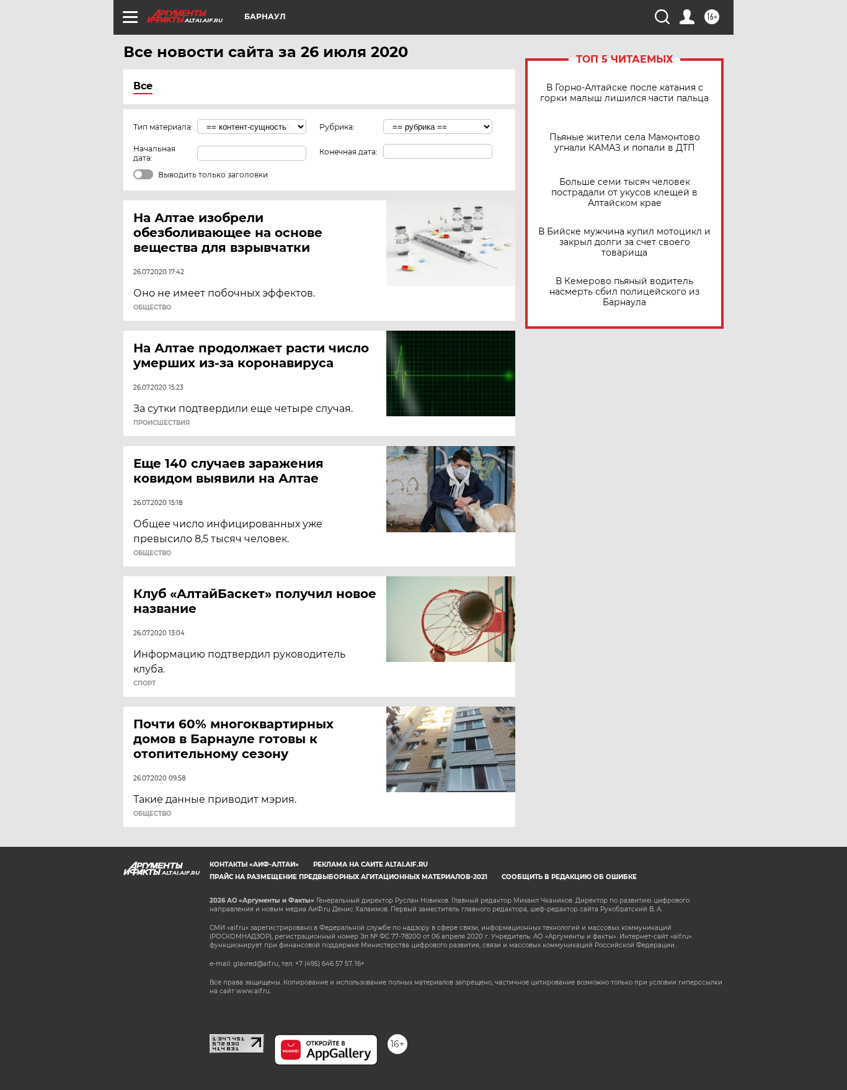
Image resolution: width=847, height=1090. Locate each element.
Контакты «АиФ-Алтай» (254, 864)
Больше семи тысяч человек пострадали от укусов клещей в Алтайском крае (624, 192)
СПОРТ (144, 684)
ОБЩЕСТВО (152, 308)
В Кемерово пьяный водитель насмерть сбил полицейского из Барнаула (624, 292)
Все (143, 86)
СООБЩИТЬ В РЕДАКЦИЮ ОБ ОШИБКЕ (569, 877)
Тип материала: (163, 127)
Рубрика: (337, 127)
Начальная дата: (154, 153)
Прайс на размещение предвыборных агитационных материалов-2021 (348, 877)
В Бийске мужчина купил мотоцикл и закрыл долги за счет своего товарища (624, 242)
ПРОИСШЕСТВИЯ (161, 423)
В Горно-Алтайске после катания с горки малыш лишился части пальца (624, 93)
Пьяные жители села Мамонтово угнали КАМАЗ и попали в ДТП (624, 142)
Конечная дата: (348, 151)
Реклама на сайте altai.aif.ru (370, 864)
